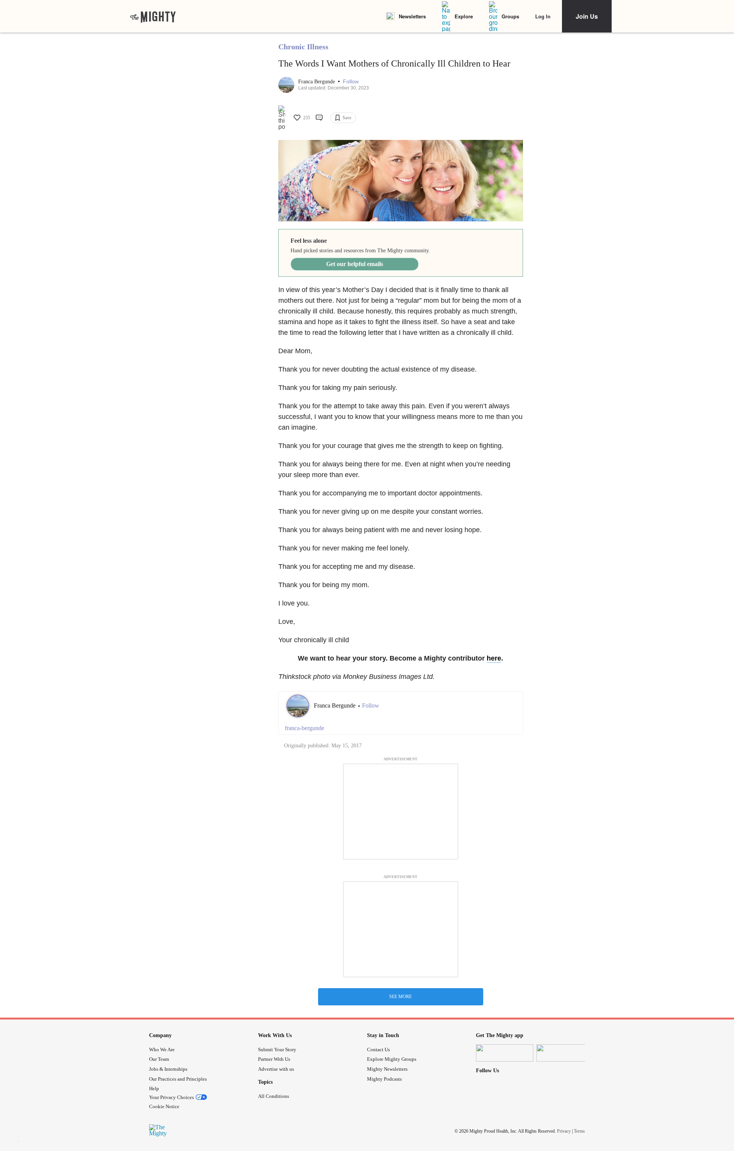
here (494, 658)
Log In (542, 16)
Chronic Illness (303, 46)
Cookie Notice (164, 1106)
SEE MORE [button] (400, 996)
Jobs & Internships (168, 1069)
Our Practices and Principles (178, 1079)
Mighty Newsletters (387, 1069)
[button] (351, 81)
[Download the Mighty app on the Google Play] (565, 1053)
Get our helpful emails (354, 264)
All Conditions (273, 1096)
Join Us (587, 16)
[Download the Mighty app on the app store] (504, 1053)
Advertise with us (276, 1069)
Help (154, 1088)
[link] (153, 16)
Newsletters (412, 16)
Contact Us (378, 1049)
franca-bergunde (304, 728)
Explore (464, 16)
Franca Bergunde (317, 81)
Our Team (159, 1059)
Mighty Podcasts (384, 1079)
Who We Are (162, 1049)
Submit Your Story (277, 1049)
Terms (579, 1131)
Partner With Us (274, 1059)
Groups (510, 16)
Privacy (564, 1131)
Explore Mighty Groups (391, 1059)
